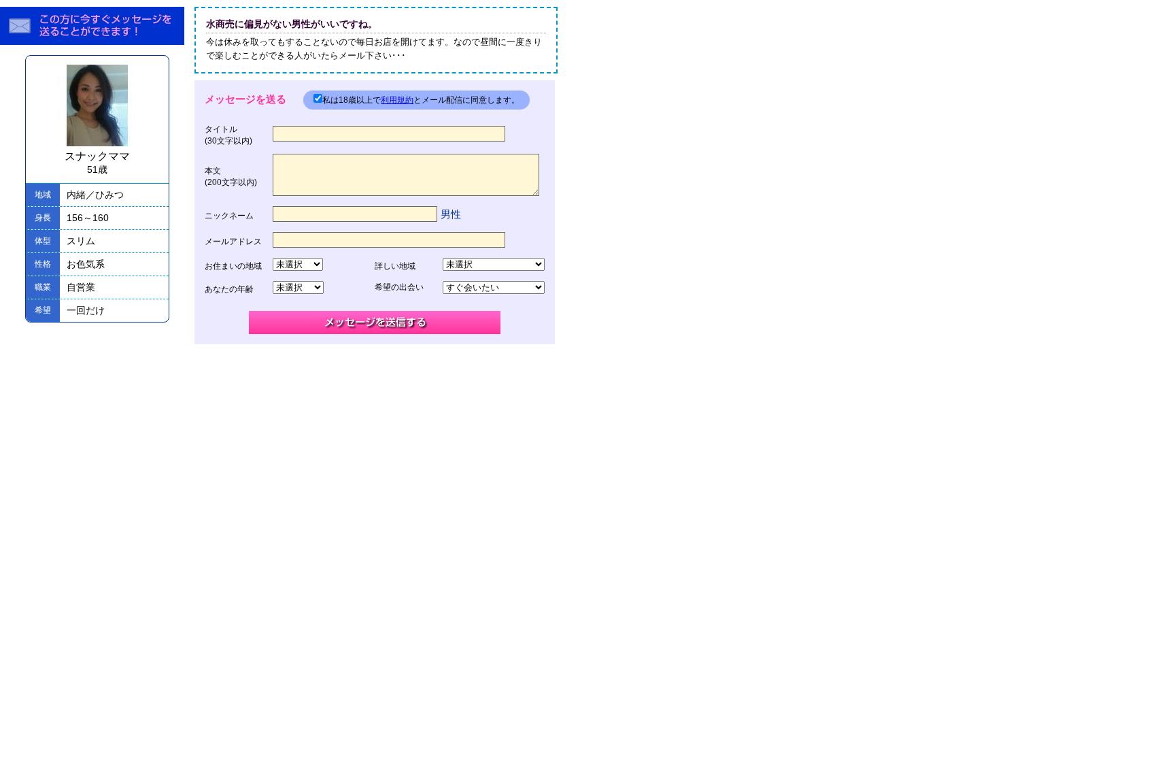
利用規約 (397, 100)
